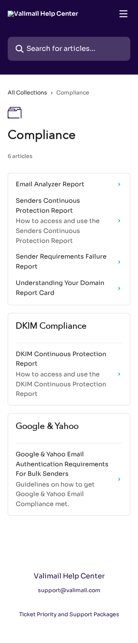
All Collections (27, 92)
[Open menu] (123, 13)
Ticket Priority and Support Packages (69, 614)
